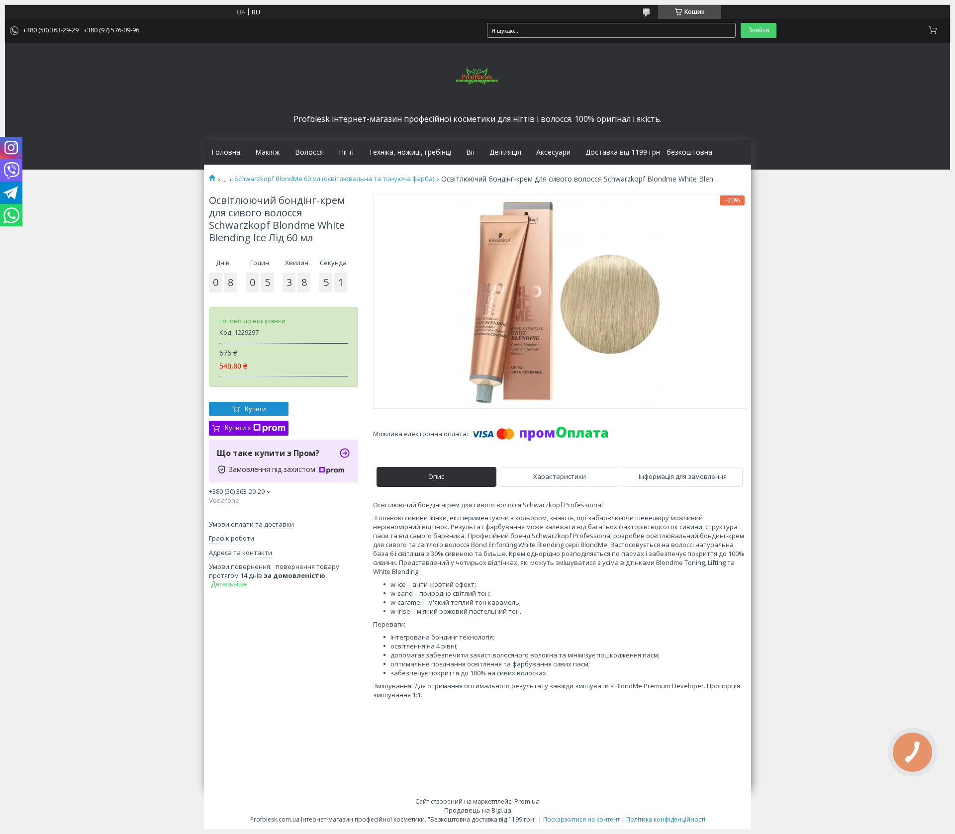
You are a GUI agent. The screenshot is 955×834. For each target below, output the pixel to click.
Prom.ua (527, 801)
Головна (225, 152)
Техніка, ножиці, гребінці (410, 152)
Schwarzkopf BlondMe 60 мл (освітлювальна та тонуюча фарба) (334, 179)
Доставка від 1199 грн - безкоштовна (648, 152)
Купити (255, 409)
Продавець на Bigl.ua (477, 810)
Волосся (309, 152)
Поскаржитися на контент (581, 819)
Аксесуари (553, 152)
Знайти (758, 30)
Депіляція (505, 152)
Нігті (346, 152)
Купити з (238, 428)
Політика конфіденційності (665, 819)
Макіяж (267, 152)
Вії (470, 152)
